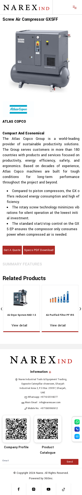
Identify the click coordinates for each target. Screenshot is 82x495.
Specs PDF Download (38, 250)
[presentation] (1, 309)
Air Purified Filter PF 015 (60, 315)
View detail (19, 325)
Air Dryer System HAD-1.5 (21, 315)
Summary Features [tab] (22, 264)
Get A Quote (12, 250)
